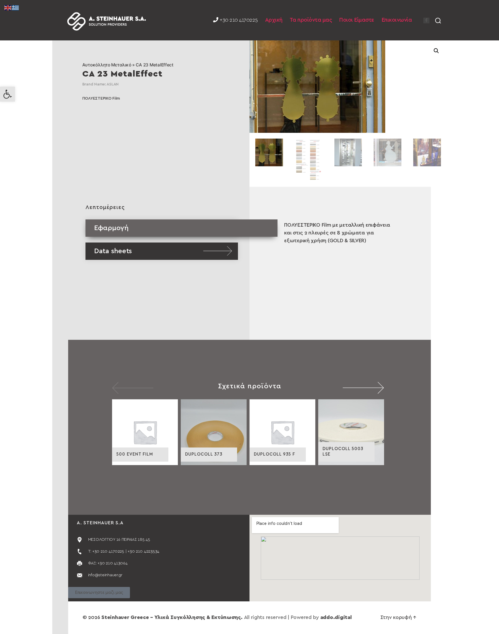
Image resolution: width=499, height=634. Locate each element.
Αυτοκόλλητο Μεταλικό (106, 65)
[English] (8, 7)
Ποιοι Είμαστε (356, 20)
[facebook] (426, 20)
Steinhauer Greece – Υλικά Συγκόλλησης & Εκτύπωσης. (172, 617)
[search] (438, 20)
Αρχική (273, 20)
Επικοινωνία (396, 20)
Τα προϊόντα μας (311, 20)
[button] (7, 94)
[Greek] (15, 7)
